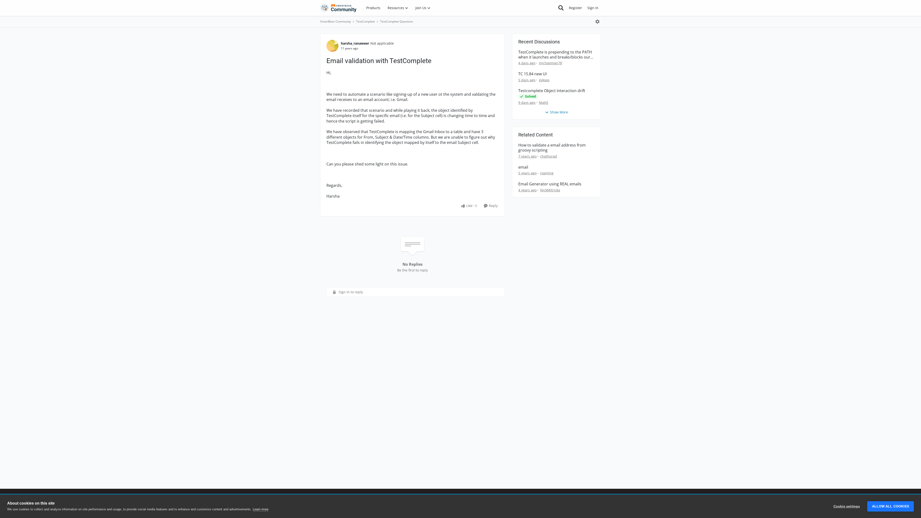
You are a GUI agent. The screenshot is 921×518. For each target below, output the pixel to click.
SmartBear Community (335, 21)
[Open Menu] (597, 21)
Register (575, 8)
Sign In (592, 8)
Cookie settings (846, 506)
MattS (543, 102)
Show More (559, 112)
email (523, 167)
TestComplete (365, 21)
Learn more (260, 509)
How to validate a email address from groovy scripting (552, 148)
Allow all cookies (890, 506)
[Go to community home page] (338, 8)
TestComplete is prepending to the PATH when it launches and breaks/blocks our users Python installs (555, 55)
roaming (547, 173)
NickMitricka (550, 190)
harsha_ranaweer (355, 43)
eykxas (544, 80)
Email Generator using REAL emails (549, 184)
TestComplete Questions (396, 21)
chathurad (548, 156)
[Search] (561, 8)
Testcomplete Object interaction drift (551, 90)
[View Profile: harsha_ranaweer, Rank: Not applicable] (332, 46)
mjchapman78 (550, 63)
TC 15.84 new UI (532, 74)
